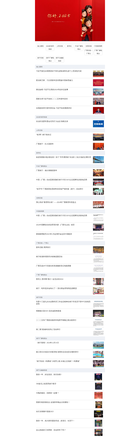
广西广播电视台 (98, 52)
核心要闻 (40, 46)
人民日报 (60, 46)
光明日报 (89, 46)
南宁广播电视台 (50, 59)
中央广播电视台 (79, 47)
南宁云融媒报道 (60, 59)
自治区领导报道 (50, 47)
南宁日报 (40, 58)
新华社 (69, 46)
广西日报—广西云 (88, 52)
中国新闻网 (98, 46)
